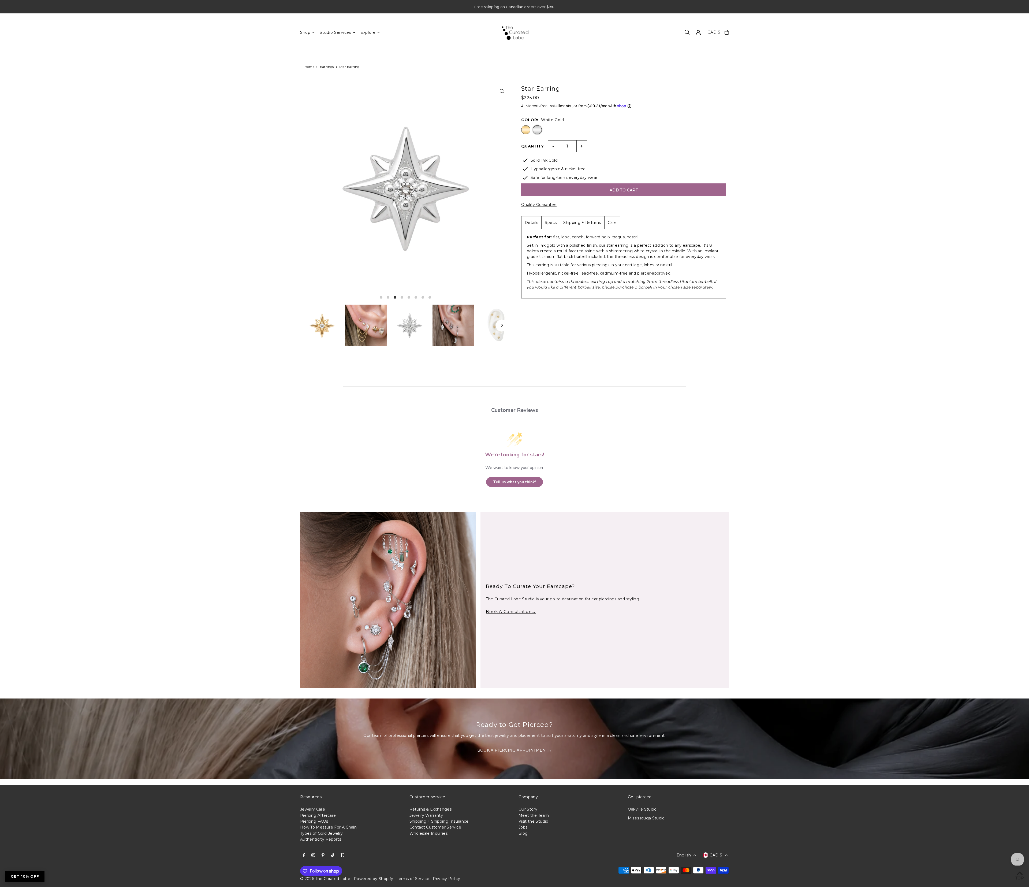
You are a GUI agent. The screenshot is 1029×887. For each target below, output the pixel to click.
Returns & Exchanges (430, 809)
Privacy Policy (446, 878)
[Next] (502, 325)
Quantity (532, 146)
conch (578, 237)
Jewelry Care (312, 809)
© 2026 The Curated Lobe (325, 878)
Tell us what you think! (514, 482)
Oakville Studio (642, 809)
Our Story (528, 809)
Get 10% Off (25, 876)
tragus (618, 237)
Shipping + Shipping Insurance (439, 821)
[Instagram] (313, 855)
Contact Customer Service (435, 827)
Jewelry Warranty (426, 815)
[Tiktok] (332, 855)
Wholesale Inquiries (428, 833)
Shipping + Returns (582, 222)
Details (531, 222)
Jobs (523, 827)
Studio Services (335, 32)
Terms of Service (413, 878)
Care (612, 222)
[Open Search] (687, 32)
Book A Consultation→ (511, 611)
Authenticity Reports (320, 839)
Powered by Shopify (373, 878)
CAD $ (714, 32)
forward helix (598, 237)
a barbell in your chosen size (663, 287)
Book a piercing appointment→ (514, 750)
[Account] (698, 32)
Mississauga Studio (646, 818)
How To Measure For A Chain (328, 827)
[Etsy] (342, 855)
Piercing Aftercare (318, 815)
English (684, 855)
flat (556, 237)
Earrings (327, 67)
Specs (551, 222)
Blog (523, 833)
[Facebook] (304, 855)
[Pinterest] (323, 855)
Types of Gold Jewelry (321, 833)
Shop (305, 32)
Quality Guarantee (539, 204)
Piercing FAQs (314, 821)
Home (309, 67)
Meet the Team (534, 815)
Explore (368, 32)
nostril (633, 237)
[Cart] (727, 32)
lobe (565, 237)
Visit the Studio (534, 821)
